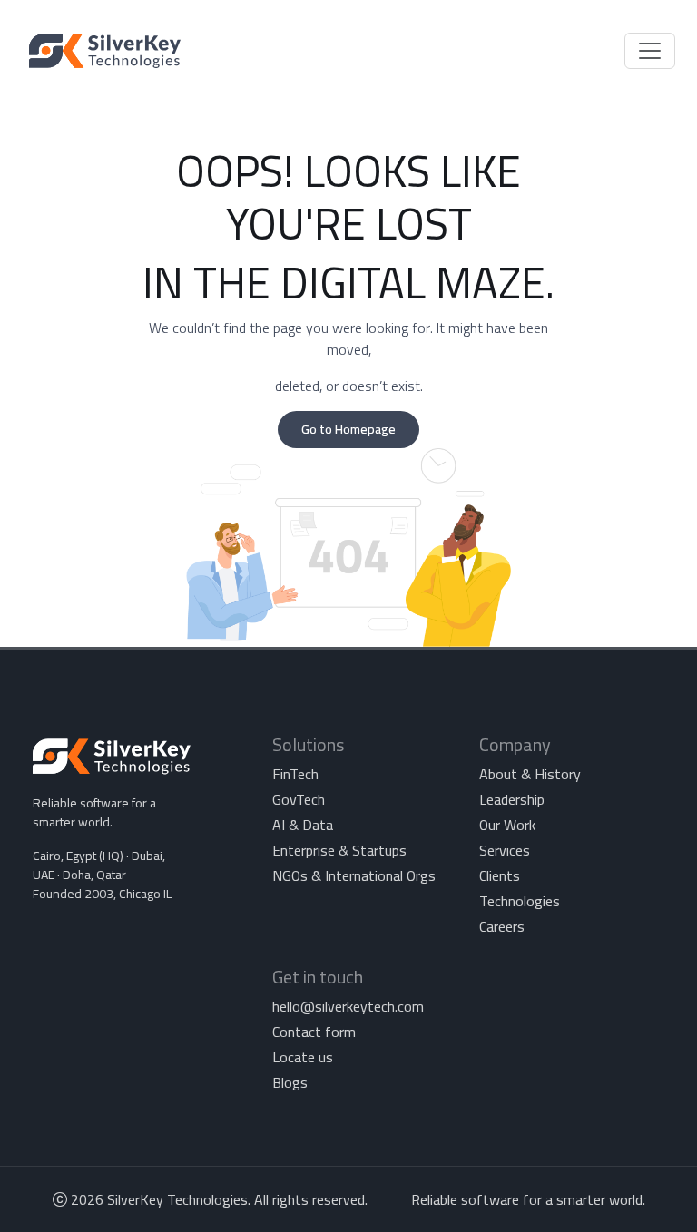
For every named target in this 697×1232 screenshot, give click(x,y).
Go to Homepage (348, 429)
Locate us (302, 1057)
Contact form (314, 1031)
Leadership (512, 799)
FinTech (295, 773)
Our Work (507, 824)
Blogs (290, 1082)
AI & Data (302, 824)
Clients (499, 875)
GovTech (298, 799)
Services (504, 850)
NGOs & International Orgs (354, 875)
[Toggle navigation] (649, 51)
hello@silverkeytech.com (348, 1006)
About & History (530, 773)
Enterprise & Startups (339, 850)
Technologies (519, 900)
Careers (502, 926)
